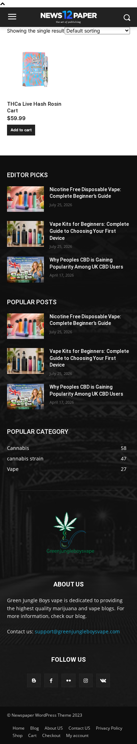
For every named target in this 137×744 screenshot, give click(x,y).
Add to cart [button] (21, 129)
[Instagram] (86, 680)
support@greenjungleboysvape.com (77, 631)
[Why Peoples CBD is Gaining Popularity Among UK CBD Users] (25, 270)
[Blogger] (34, 680)
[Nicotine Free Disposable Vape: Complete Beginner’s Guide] (25, 199)
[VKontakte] (103, 680)
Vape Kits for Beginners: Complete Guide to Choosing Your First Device (89, 231)
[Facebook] (51, 680)
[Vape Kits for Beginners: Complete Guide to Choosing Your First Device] (25, 234)
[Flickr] (68, 680)
